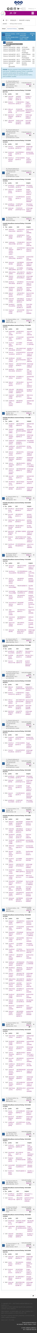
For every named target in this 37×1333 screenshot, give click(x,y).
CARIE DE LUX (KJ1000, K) (20, 1000)
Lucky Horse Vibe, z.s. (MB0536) (30, 545)
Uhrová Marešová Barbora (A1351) (11, 581)
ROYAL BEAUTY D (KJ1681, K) (18, 98)
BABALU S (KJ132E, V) (19, 377)
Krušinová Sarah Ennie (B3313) (11, 1147)
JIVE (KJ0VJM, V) (23, 585)
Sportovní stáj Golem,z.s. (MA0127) (30, 249)
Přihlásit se (31, 8)
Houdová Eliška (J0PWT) (12, 268)
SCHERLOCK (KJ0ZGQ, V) (20, 435)
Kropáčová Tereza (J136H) (11, 871)
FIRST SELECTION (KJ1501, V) (20, 289)
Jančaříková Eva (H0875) (11, 186)
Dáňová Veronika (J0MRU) (10, 701)
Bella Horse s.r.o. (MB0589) (29, 876)
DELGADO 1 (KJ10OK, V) (19, 526)
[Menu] (33, 13)
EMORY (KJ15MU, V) (19, 190)
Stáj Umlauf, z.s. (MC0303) (29, 186)
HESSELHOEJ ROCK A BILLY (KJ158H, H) (21, 631)
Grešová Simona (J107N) (11, 453)
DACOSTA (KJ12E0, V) (19, 452)
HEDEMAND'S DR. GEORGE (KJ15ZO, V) (21, 1228)
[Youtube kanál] (15, 9)
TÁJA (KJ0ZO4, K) (18, 852)
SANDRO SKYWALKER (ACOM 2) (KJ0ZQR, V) (19, 824)
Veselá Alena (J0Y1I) (11, 1227)
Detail (4, 28)
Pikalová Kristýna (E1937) (11, 277)
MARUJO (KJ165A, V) (19, 882)
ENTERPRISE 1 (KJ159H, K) (19, 153)
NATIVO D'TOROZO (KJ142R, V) (21, 1159)
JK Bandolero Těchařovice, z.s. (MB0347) (30, 111)
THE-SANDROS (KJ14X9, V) (20, 158)
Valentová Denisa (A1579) (10, 191)
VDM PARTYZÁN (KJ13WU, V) (20, 306)
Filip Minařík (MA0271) (30, 482)
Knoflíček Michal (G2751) (10, 657)
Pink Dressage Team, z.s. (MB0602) (30, 283)
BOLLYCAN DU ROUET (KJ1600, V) (19, 122)
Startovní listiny (12, 28)
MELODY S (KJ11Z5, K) (21, 243)
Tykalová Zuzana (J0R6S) (11, 431)
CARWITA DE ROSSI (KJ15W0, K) (20, 701)
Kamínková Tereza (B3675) (11, 545)
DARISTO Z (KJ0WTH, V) (20, 893)
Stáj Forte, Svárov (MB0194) (29, 244)
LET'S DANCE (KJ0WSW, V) (21, 566)
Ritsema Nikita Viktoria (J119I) (11, 854)
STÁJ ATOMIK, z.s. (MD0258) (30, 441)
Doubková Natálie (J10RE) (11, 154)
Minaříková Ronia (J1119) (12, 483)
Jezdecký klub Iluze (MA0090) (30, 153)
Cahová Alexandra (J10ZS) (11, 465)
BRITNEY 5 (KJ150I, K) (21, 236)
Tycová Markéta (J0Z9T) (11, 436)
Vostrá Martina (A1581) (11, 597)
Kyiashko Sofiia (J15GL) (12, 257)
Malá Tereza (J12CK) (12, 377)
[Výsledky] (27, 84)
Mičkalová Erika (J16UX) (12, 230)
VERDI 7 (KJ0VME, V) (19, 652)
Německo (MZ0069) (30, 592)
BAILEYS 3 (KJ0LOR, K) (20, 230)
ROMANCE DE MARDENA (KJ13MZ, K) (21, 442)
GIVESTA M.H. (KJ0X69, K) (21, 447)
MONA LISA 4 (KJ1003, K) (20, 520)
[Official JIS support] (8, 9)
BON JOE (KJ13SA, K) (19, 204)
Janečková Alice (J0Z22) (12, 282)
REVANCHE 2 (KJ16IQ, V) (20, 102)
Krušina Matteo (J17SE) (11, 236)
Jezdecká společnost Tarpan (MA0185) (31, 598)
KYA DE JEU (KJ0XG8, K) (20, 482)
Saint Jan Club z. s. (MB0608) (29, 656)
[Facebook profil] (12, 9)
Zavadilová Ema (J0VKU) (12, 305)
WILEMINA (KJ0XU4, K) (20, 424)
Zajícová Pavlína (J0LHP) (11, 294)
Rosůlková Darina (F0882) (12, 586)
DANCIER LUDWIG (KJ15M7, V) (20, 111)
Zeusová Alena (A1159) (11, 661)
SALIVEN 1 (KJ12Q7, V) (21, 293)
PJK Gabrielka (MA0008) (29, 1000)
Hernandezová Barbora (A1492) (12, 604)
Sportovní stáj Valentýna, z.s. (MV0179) (29, 701)
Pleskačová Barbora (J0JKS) (11, 883)
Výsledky (21, 28)
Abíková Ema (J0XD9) (12, 272)
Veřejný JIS (13, 20)
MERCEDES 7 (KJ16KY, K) (19, 1277)
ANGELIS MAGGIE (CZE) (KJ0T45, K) (20, 300)
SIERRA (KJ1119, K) (20, 268)
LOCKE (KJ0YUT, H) (19, 661)
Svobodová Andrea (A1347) (12, 618)
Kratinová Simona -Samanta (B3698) (11, 471)
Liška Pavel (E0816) (11, 121)
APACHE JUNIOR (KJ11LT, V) (20, 208)
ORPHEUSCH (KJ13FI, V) (20, 197)
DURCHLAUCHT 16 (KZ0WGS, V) (22, 592)
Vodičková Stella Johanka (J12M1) (11, 403)
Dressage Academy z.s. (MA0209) (29, 1278)
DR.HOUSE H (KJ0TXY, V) (20, 464)
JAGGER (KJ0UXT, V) (20, 603)
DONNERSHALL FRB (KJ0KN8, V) (20, 545)
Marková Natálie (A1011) (11, 823)
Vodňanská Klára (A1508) (12, 243)
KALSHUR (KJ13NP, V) (20, 257)
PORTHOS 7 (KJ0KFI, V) (21, 248)
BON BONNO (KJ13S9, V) (20, 186)
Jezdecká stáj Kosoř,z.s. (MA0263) (29, 823)
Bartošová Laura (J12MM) (11, 1007)
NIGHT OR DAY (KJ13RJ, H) (21, 277)
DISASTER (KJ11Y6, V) (20, 310)
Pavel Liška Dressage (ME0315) (28, 122)
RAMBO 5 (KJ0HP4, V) (20, 1006)
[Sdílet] (33, 1295)
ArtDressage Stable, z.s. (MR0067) (29, 116)
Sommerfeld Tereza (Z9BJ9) (12, 592)
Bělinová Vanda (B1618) (10, 111)
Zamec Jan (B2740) (10, 208)
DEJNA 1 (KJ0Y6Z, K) (19, 458)
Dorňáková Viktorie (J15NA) (11, 289)
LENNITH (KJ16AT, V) (19, 656)
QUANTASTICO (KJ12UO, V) (20, 147)
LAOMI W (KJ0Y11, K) (19, 1153)
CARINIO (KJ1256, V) (20, 623)
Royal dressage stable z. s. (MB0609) (29, 237)
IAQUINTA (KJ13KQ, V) (21, 596)
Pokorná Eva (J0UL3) (11, 147)
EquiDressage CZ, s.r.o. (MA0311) (29, 853)
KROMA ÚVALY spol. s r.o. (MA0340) (30, 465)
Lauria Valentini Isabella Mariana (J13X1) (11, 251)
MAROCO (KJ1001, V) (19, 476)
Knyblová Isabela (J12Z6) (11, 311)
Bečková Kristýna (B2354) (11, 1001)
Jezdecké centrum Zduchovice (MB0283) (29, 199)
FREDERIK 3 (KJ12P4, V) (21, 617)
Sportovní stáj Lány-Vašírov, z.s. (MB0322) (29, 883)
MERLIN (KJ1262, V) (20, 282)
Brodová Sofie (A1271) (11, 102)
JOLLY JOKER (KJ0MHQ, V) (20, 1146)
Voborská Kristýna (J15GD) (10, 98)
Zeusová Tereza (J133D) (10, 198)
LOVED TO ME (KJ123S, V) (21, 272)
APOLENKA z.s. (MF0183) (29, 268)
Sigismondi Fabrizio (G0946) (11, 624)
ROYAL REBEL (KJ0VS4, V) (20, 870)
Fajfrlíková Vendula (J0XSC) (11, 442)
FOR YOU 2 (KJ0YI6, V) (21, 610)
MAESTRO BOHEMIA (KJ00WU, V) (21, 431)
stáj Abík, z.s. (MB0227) (29, 272)
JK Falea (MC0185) (29, 447)
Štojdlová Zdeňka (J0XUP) (10, 1159)
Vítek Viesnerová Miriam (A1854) (11, 612)
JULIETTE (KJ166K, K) (19, 115)
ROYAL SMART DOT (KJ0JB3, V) (19, 969)
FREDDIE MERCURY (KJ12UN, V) (20, 264)
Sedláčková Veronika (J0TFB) (12, 448)
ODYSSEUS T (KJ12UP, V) (20, 488)
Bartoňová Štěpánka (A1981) (11, 116)
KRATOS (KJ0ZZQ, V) (19, 401)
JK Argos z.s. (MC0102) (29, 97)
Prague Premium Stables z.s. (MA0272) (28, 104)
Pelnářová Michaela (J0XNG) (10, 159)
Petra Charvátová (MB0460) (29, 1007)
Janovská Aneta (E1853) (11, 477)
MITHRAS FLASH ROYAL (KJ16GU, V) (20, 537)
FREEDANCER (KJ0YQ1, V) (20, 469)
